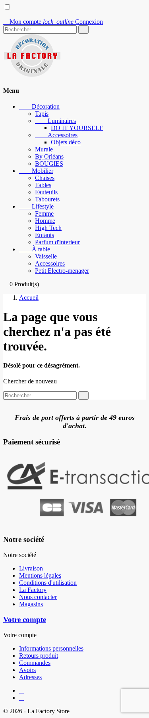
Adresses (30, 677)
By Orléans (49, 156)
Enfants (44, 235)
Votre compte (24, 619)
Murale (44, 149)
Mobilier (36, 170)
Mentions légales (40, 575)
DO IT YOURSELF (77, 127)
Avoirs (27, 669)
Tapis (41, 113)
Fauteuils (46, 192)
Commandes (34, 662)
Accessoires (56, 135)
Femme (44, 213)
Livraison (31, 568)
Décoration (39, 106)
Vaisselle (46, 256)
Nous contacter (38, 597)
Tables (43, 185)
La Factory (32, 589)
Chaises (44, 177)
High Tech (48, 227)
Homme (45, 220)
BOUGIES (49, 163)
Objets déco (66, 142)
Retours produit (38, 655)
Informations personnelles (51, 648)
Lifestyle (36, 206)
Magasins (31, 604)
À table (34, 249)
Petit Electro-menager (62, 270)
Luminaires (55, 120)
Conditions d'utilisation (48, 582)
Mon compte (23, 21)
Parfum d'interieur (57, 242)
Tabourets (47, 199)
